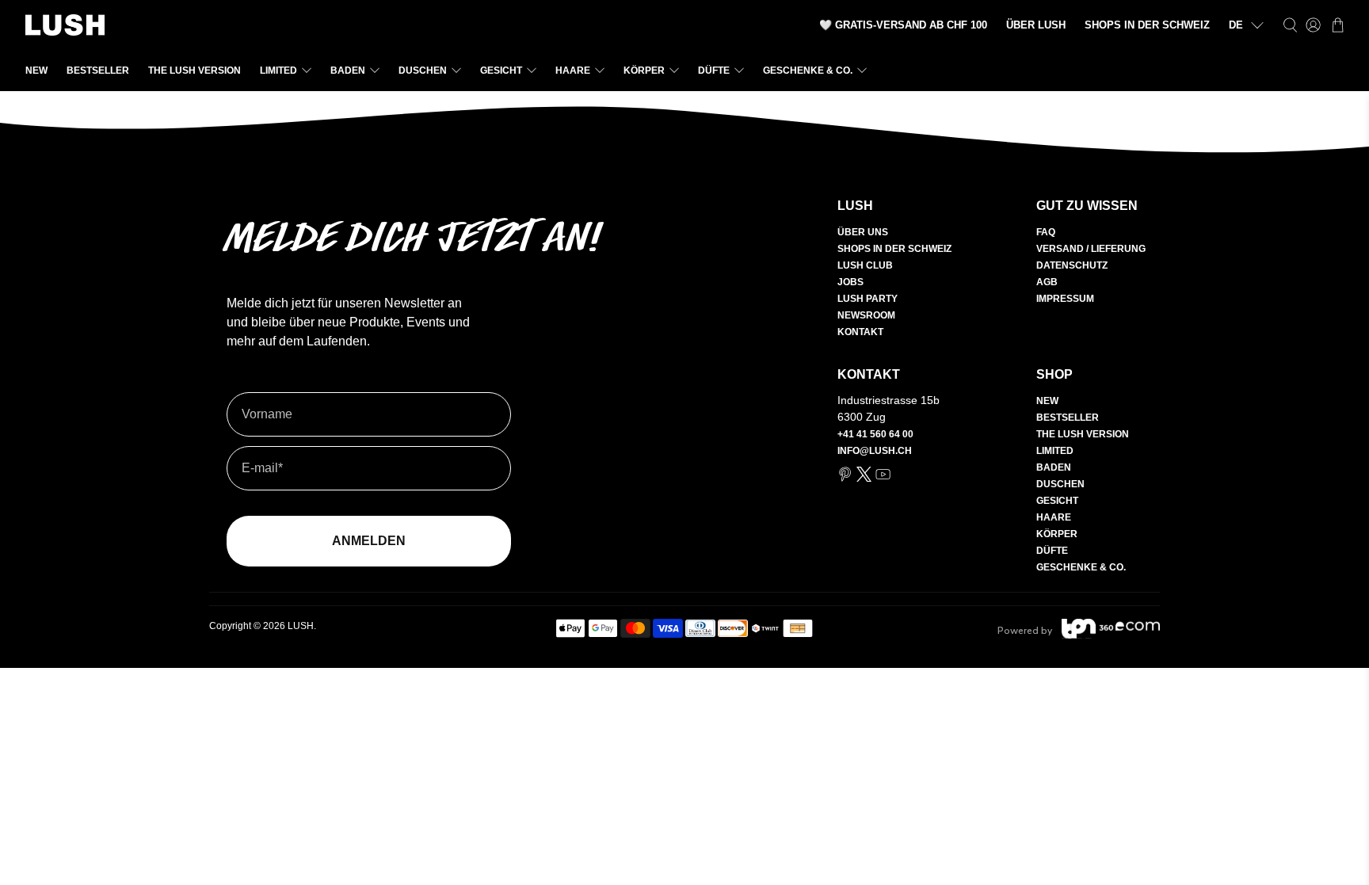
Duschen (422, 70)
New (36, 70)
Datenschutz (1072, 265)
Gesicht (501, 70)
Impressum (1065, 298)
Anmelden (369, 540)
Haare (572, 70)
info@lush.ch (874, 450)
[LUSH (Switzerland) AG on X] (863, 478)
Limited (278, 70)
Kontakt (860, 332)
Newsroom (866, 315)
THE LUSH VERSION (194, 70)
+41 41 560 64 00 (875, 434)
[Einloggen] (1313, 25)
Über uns (862, 232)
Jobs (850, 282)
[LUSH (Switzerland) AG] (65, 25)
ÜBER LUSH (1036, 25)
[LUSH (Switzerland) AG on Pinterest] (844, 478)
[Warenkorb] (1337, 24)
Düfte (714, 70)
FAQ (1045, 232)
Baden (347, 70)
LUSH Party (867, 298)
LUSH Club (865, 265)
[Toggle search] (1290, 25)
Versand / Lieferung (1091, 248)
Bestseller (98, 70)
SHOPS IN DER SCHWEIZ (1147, 25)
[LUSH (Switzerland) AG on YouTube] (882, 478)
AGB (1047, 282)
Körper (644, 70)
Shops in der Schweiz (894, 248)
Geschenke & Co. (807, 70)
